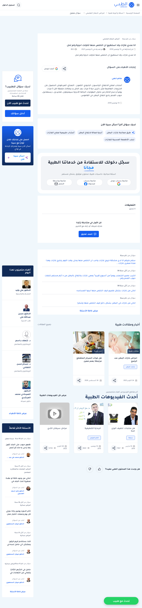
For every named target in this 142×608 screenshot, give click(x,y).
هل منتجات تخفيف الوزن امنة (123, 429)
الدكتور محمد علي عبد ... (15, 457)
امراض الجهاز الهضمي (95, 13)
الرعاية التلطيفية (93, 428)
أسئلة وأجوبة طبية (116, 13)
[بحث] (18, 5)
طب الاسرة (26, 320)
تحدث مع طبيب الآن (18, 103)
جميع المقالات (44, 324)
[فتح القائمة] (137, 5)
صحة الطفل (9, 438)
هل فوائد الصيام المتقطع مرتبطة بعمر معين (89, 359)
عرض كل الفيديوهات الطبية (53, 395)
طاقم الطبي (117, 78)
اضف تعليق (86, 234)
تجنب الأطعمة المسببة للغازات (119, 139)
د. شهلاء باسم (23, 340)
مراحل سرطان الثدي (57, 428)
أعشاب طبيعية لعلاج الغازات (60, 132)
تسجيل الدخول (8, 5)
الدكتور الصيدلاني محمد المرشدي (23, 394)
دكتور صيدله (26, 401)
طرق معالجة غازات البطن (119, 132)
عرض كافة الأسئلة (89, 310)
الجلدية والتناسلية (23, 293)
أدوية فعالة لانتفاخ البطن (90, 132)
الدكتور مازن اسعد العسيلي (17, 492)
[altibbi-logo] (124, 5)
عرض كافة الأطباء (18, 413)
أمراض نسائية (25, 505)
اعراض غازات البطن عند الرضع (125, 359)
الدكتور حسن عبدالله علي (24, 315)
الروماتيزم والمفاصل (22, 344)
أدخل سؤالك (18, 113)
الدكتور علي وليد (23, 290)
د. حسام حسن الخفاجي (24, 365)
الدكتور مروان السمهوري (15, 523)
